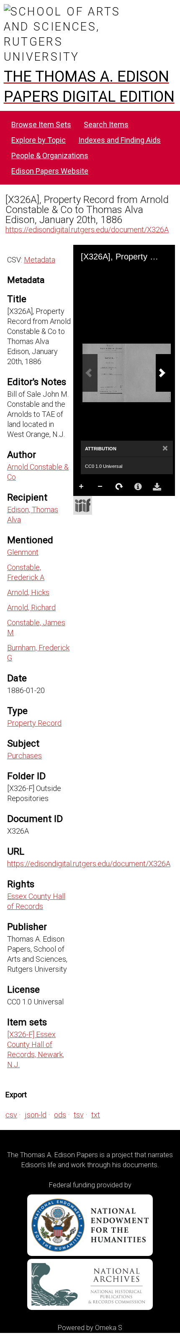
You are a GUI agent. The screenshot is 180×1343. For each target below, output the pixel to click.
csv (11, 1114)
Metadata (39, 259)
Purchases (24, 755)
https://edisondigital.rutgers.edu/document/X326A (87, 229)
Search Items (106, 124)
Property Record (34, 723)
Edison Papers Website (49, 171)
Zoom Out (100, 486)
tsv (79, 1114)
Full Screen (100, 503)
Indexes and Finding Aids (119, 140)
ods (60, 1114)
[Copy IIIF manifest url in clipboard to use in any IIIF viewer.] (82, 505)
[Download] (157, 486)
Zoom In (81, 486)
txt (95, 1114)
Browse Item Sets (41, 124)
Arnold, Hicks (28, 592)
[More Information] (138, 486)
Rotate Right (119, 486)
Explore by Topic (38, 140)
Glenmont (23, 552)
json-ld (35, 1114)
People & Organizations (49, 155)
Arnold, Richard (31, 607)
